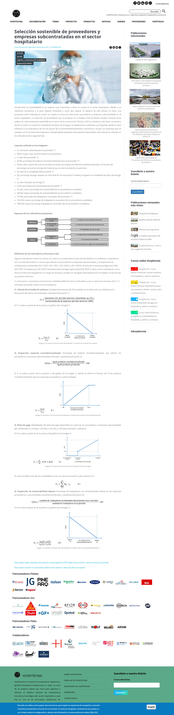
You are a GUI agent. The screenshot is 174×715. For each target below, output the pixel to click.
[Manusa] (17, 613)
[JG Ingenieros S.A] (30, 582)
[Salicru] (95, 613)
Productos (89, 21)
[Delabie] (134, 582)
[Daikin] (43, 605)
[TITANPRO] (69, 627)
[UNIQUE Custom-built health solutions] (147, 643)
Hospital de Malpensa (148, 213)
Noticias (106, 21)
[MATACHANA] (17, 627)
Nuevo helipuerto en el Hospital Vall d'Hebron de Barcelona (146, 107)
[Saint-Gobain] (121, 582)
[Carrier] (95, 582)
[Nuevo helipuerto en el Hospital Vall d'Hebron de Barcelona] (146, 96)
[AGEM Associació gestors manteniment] (30, 643)
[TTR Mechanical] (56, 627)
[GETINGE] (43, 627)
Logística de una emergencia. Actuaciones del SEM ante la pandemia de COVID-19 (146, 160)
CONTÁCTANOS (70, 698)
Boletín (135, 174)
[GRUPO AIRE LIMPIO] (17, 605)
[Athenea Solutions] (43, 654)
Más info (94, 712)
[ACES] (17, 654)
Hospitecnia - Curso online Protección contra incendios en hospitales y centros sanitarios (146, 272)
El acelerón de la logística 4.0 (146, 60)
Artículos (20, 53)
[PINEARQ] (43, 582)
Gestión (19, 56)
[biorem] (69, 643)
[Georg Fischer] (43, 613)
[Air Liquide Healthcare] (17, 582)
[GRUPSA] (82, 605)
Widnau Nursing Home (149, 229)
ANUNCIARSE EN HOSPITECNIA (77, 686)
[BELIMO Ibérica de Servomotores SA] (108, 627)
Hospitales (158, 21)
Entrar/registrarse (162, 4)
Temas (55, 21)
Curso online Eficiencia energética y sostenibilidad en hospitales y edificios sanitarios (145, 316)
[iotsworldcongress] (108, 643)
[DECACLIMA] (134, 605)
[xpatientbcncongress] (121, 643)
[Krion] (69, 605)
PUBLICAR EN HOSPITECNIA (75, 680)
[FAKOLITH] (82, 613)
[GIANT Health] (30, 654)
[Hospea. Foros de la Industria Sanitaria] (56, 643)
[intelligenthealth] (95, 643)
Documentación (37, 21)
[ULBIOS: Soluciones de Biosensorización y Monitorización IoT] (82, 627)
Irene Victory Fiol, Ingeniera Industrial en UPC (31, 47)
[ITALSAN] (56, 582)
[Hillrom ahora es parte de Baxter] (82, 582)
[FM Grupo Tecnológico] (56, 605)
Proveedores (139, 21)
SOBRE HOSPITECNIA (73, 674)
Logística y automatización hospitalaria (31, 60)
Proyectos (71, 21)
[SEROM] (17, 590)
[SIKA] (30, 605)
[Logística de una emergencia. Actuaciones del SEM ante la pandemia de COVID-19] (146, 148)
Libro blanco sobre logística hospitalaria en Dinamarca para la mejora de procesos (146, 83)
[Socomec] (108, 605)
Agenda (121, 21)
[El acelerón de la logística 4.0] (146, 50)
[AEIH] (17, 643)
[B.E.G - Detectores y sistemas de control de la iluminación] (147, 582)
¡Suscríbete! (137, 192)
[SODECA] (121, 605)
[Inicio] (16, 13)
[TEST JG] (30, 627)
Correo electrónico (140, 181)
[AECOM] (121, 627)
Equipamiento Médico (24, 63)
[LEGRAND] (30, 590)
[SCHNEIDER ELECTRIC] (69, 582)
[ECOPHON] (95, 605)
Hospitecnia (16, 21)
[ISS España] (147, 605)
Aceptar (151, 707)
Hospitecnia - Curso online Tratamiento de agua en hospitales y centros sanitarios (144, 303)
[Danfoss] (30, 613)
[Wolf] (95, 627)
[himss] (43, 643)
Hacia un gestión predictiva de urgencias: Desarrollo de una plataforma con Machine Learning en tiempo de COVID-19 (146, 133)
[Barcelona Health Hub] (134, 643)
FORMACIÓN (69, 692)
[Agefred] (108, 582)
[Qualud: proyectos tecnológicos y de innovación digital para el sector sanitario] (69, 613)
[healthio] (82, 643)
